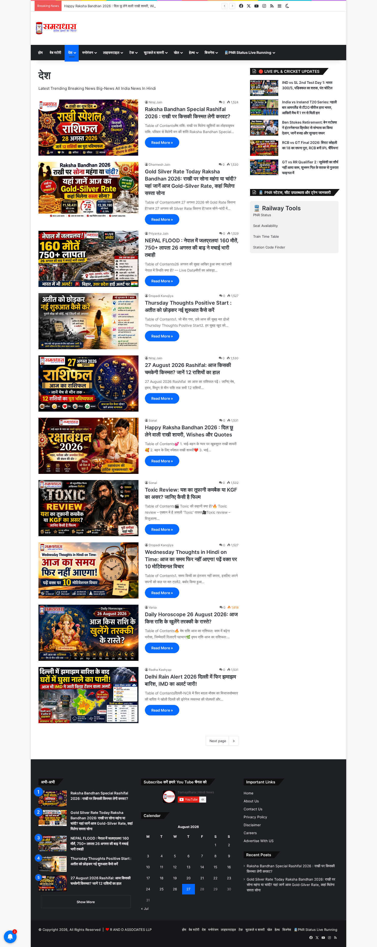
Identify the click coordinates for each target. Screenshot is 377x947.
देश (70, 52)
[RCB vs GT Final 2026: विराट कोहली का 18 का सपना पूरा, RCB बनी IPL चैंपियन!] (264, 148)
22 (215, 878)
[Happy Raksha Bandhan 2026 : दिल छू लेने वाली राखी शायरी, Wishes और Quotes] (88, 446)
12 (175, 867)
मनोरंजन (87, 52)
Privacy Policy (255, 817)
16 (229, 867)
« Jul (144, 908)
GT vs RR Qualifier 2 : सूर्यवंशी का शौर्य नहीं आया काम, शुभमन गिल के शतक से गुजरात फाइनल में (310, 167)
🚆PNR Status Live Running (247, 52)
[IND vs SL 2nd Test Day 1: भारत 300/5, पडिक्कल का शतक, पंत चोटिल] (264, 88)
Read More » (162, 142)
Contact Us (253, 809)
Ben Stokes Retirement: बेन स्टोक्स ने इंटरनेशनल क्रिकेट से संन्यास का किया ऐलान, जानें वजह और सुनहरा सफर (309, 127)
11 (161, 867)
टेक (131, 52)
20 (188, 878)
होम (40, 52)
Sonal (153, 420)
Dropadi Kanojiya (161, 296)
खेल (176, 52)
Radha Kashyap (160, 670)
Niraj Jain (155, 102)
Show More (86, 902)
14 (202, 867)
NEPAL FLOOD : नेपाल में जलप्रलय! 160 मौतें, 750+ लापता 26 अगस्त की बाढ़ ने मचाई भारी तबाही (192, 247)
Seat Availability (265, 226)
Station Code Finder (269, 247)
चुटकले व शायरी (154, 52)
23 (229, 878)
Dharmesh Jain (159, 164)
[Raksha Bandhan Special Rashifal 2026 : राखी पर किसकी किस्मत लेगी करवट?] (88, 127)
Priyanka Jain (158, 233)
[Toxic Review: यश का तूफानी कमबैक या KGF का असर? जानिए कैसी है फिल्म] (88, 508)
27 (188, 889)
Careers (250, 833)
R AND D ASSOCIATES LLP (131, 930)
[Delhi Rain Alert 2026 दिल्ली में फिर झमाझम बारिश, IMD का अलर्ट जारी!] (88, 695)
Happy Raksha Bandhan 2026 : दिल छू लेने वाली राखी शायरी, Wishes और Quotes (122, 6)
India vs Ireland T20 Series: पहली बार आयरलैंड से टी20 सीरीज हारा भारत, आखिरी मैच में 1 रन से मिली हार (309, 107)
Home (248, 793)
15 (215, 867)
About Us (251, 801)
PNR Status (262, 215)
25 (162, 889)
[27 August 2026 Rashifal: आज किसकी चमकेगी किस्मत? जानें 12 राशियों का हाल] (88, 383)
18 (161, 878)
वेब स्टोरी (55, 52)
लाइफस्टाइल (111, 52)
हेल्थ (192, 52)
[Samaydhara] (56, 28)
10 (148, 867)
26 (175, 889)
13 (188, 867)
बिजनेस (209, 52)
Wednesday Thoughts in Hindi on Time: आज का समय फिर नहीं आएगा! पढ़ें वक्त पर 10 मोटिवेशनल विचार (191, 559)
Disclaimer (252, 825)
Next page (218, 741)
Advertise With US (259, 841)
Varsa (153, 607)
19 (175, 878)
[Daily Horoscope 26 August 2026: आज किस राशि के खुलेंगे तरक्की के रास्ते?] (88, 633)
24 (148, 889)
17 (148, 878)
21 (202, 878)
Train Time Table (266, 236)
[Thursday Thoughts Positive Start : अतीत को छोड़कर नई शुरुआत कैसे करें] (88, 321)
